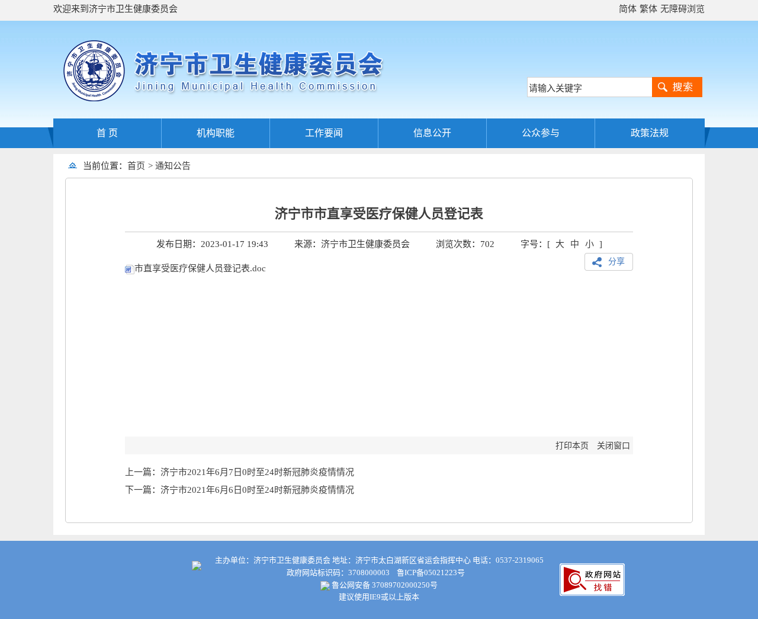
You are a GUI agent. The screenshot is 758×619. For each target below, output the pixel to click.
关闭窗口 (613, 445)
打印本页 (572, 445)
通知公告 (173, 166)
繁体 (648, 9)
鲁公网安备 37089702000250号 (384, 584)
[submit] (677, 87)
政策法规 (650, 133)
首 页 (107, 133)
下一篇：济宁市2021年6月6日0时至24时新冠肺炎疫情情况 (239, 490)
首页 (136, 166)
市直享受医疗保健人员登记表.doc (200, 268)
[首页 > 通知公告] (195, 166)
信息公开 (432, 133)
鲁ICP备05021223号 (431, 572)
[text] (589, 87)
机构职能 (216, 133)
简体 (628, 9)
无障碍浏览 (682, 9)
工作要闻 (324, 133)
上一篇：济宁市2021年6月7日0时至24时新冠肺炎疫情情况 (239, 472)
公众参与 (541, 133)
